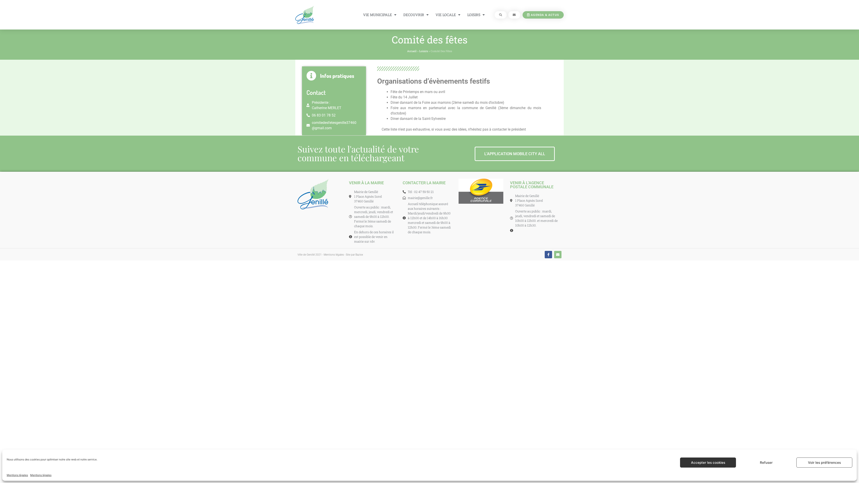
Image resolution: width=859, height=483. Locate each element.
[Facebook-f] (548, 254)
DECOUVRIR (413, 14)
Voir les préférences (824, 462)
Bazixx (359, 254)
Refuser (766, 462)
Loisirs (423, 51)
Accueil (412, 51)
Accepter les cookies (708, 462)
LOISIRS (473, 14)
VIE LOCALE (446, 14)
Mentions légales (17, 475)
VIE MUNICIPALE (377, 14)
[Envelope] (557, 254)
